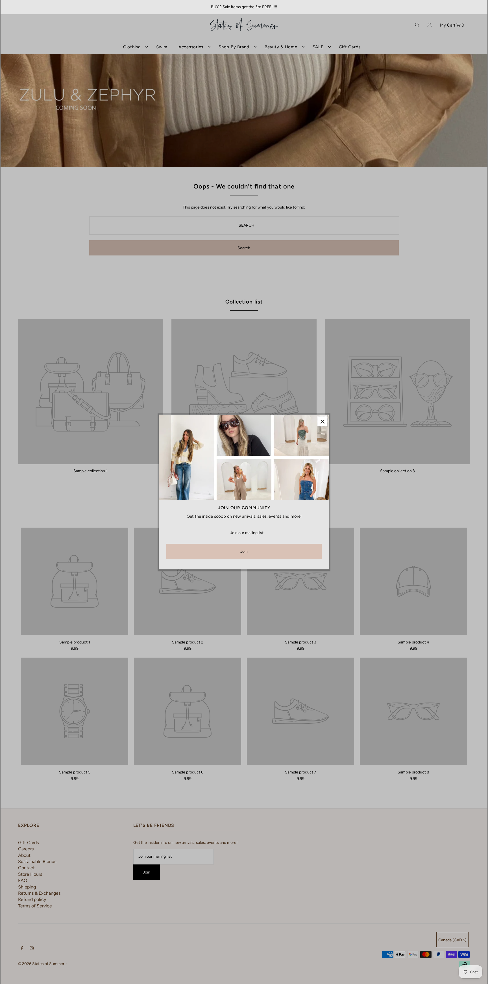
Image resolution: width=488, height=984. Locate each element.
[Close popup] (322, 421)
